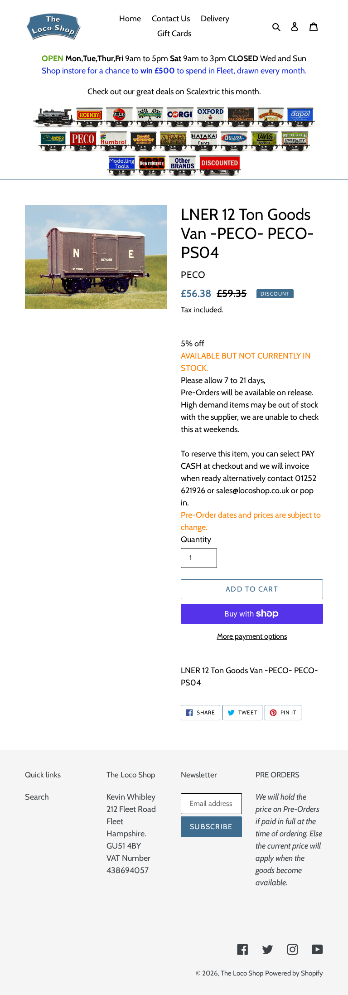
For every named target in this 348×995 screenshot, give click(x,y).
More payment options (252, 636)
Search (37, 797)
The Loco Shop (242, 973)
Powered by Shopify (294, 973)
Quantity (196, 539)
